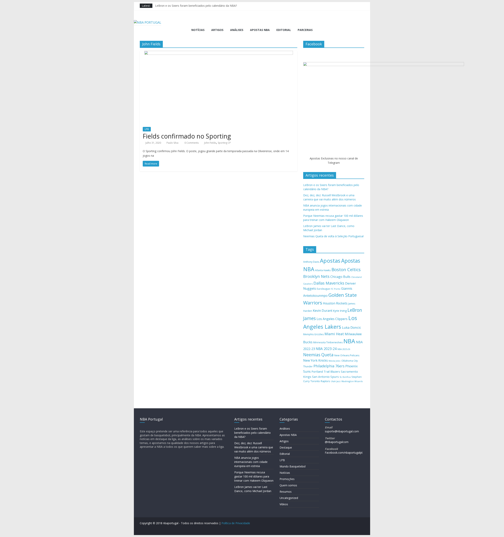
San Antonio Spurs (325, 377)
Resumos (286, 491)
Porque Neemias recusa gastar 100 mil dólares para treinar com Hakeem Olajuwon (253, 476)
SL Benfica (345, 376)
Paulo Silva (172, 142)
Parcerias (305, 30)
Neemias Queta (318, 354)
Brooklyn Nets (316, 276)
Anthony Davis (311, 261)
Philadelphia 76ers (329, 366)
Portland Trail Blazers (325, 371)
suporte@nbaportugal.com (342, 431)
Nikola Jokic (335, 360)
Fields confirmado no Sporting (187, 136)
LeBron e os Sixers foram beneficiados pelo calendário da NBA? (196, 5)
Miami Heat (334, 333)
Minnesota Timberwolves (328, 342)
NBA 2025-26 (343, 349)
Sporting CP (224, 142)
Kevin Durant (322, 310)
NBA (349, 341)
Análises (236, 30)
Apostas (330, 260)
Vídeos (284, 504)
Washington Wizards (352, 381)
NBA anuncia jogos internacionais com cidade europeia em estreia (251, 462)
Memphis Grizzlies (313, 334)
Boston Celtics (346, 269)
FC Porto (335, 288)
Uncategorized (289, 498)
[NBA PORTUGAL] (147, 22)
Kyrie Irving (340, 311)
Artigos (217, 30)
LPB (147, 129)
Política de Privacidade (235, 523)
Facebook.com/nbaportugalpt (344, 452)
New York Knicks (315, 360)
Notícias (198, 30)
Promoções (287, 479)
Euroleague (323, 288)
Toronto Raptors (320, 381)
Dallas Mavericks (328, 283)
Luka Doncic (351, 327)
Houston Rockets (335, 303)
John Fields (210, 142)
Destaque (286, 447)
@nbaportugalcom (336, 442)
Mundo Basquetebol (293, 466)
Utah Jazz (336, 381)
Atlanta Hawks (323, 270)
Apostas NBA (260, 30)
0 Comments (191, 142)
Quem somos (288, 485)
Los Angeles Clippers (332, 319)
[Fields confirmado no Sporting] (218, 53)
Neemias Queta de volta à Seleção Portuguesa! (333, 236)
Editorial (283, 30)
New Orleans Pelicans (346, 355)
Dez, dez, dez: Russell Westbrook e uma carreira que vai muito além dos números (253, 447)
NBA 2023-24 (326, 348)
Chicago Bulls (340, 277)
